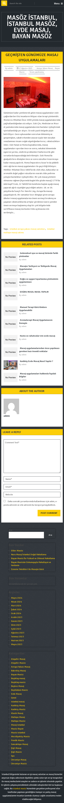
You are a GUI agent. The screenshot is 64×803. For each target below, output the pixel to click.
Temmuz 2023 (17, 636)
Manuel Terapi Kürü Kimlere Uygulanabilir (33, 309)
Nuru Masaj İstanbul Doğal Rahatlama (28, 554)
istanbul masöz (19, 788)
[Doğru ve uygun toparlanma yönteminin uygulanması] (11, 282)
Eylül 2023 (16, 629)
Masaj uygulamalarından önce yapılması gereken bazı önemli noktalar (39, 350)
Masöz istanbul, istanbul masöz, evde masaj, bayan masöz (32, 27)
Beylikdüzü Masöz (19, 690)
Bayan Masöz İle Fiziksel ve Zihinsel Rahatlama (33, 558)
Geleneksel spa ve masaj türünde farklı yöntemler (38, 255)
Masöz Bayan (17, 728)
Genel (13, 697)
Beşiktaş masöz (18, 682)
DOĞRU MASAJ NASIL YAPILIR (34, 292)
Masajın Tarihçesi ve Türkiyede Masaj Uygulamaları (37, 268)
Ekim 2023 (16, 625)
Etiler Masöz (17, 550)
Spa (12, 756)
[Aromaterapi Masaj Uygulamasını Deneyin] (11, 323)
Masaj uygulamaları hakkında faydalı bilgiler (37, 375)
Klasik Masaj (17, 713)
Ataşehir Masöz (18, 663)
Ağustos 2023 (17, 632)
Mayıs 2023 (16, 644)
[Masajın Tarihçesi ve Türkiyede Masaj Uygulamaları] (11, 270)
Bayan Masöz (17, 674)
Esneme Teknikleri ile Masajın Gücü (27, 569)
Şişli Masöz (16, 752)
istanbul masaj (18, 701)
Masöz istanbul (18, 732)
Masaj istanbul (18, 725)
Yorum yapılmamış (37, 72)
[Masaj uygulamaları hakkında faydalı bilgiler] (11, 377)
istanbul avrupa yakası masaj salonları (27, 229)
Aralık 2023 (16, 617)
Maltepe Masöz (18, 721)
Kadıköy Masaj (18, 705)
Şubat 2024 (16, 609)
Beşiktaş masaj (18, 678)
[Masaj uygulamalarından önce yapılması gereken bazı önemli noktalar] (11, 352)
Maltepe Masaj (18, 717)
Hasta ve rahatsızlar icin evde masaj (37, 336)
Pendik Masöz (17, 740)
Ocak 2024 (16, 613)
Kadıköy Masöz (18, 709)
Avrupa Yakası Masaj (45, 68)
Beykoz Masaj (17, 686)
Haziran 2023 (17, 640)
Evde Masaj (16, 694)
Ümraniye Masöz (19, 763)
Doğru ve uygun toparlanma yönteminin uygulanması (38, 280)
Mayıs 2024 (16, 598)
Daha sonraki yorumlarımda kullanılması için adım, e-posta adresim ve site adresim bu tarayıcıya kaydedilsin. (30, 503)
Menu (57, 3)
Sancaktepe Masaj (19, 744)
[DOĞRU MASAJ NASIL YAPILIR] (11, 295)
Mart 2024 (16, 605)
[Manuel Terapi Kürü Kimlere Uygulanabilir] (11, 311)
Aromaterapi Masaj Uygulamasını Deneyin (36, 321)
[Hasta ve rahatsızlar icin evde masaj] (11, 339)
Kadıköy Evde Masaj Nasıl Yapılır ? (36, 361)
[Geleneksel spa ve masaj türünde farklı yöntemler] (11, 257)
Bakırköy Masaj (18, 670)
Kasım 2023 (16, 621)
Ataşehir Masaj (18, 659)
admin (10, 68)
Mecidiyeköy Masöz (20, 736)
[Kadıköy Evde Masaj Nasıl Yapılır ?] (11, 365)
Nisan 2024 (16, 601)
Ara (10, 530)
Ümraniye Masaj (18, 759)
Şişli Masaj (16, 748)
